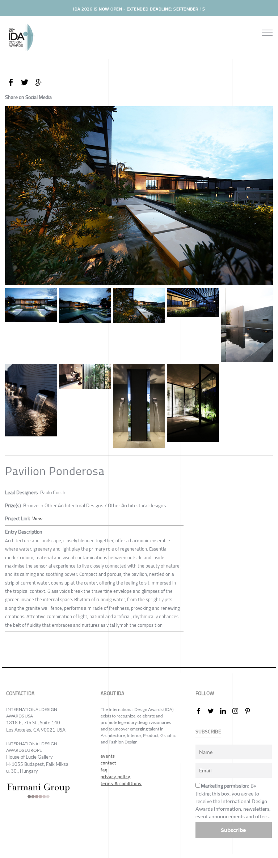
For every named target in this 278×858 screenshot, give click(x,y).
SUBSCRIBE (208, 732)
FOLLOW (204, 693)
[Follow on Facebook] (201, 711)
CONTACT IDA (20, 693)
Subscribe (233, 830)
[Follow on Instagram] (238, 711)
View (37, 518)
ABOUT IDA (112, 693)
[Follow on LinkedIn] (226, 711)
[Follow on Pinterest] (250, 711)
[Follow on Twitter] (213, 711)
